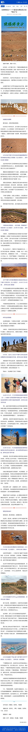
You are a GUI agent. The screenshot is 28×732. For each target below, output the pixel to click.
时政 (17, 6)
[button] (2, 113)
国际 (25, 6)
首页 (2, 6)
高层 (14, 6)
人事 (21, 6)
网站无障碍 (25, 2)
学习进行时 (8, 6)
